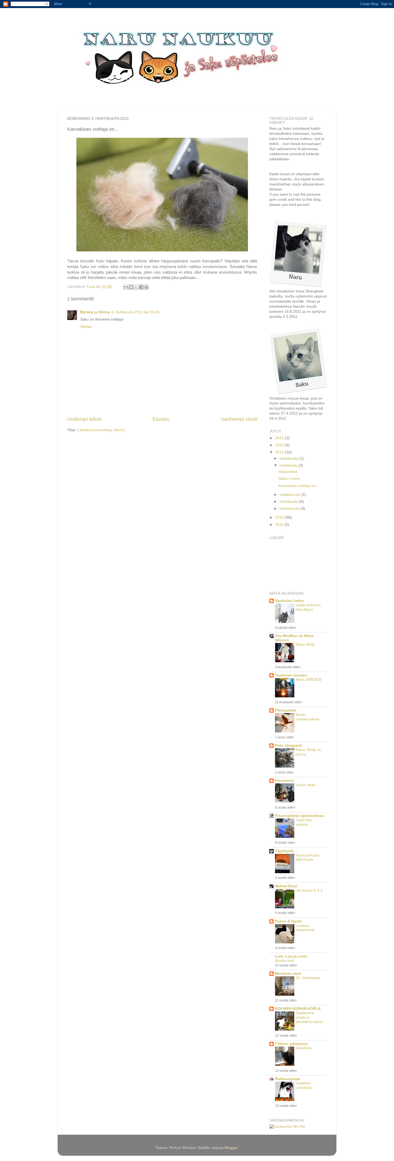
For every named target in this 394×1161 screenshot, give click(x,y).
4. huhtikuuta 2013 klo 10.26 (135, 312)
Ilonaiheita (303, 1048)
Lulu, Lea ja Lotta (291, 956)
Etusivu (161, 419)
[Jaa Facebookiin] (141, 287)
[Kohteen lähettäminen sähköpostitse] (126, 287)
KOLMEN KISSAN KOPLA (298, 1009)
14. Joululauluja (308, 978)
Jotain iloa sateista (303, 822)
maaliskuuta (290, 495)
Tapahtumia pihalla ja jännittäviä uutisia (309, 1017)
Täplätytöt (284, 851)
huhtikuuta (289, 465)
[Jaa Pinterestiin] (146, 287)
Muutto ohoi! (284, 961)
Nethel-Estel (286, 886)
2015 (280, 438)
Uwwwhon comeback (304, 1085)
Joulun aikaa (305, 785)
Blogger (231, 1148)
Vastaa (86, 327)
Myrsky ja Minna (95, 312)
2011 (279, 525)
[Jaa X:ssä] (136, 287)
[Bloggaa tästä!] (131, 287)
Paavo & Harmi (288, 921)
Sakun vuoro (289, 479)
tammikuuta (290, 509)
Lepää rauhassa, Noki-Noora (308, 607)
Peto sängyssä (288, 745)
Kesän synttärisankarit (307, 717)
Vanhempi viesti (239, 419)
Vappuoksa (287, 472)
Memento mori (288, 974)
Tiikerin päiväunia (291, 1044)
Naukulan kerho (289, 601)
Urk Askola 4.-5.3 (309, 890)
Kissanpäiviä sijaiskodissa (299, 816)
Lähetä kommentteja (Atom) (101, 430)
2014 (280, 445)
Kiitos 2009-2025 (309, 680)
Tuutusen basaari (291, 675)
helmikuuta (289, 502)
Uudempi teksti (84, 419)
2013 (280, 452)
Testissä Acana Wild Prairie (307, 857)
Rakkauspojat (287, 1079)
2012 (280, 517)
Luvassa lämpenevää (305, 928)
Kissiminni (284, 781)
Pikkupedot (285, 710)
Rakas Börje (305, 644)
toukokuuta (289, 458)
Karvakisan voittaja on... (298, 486)
